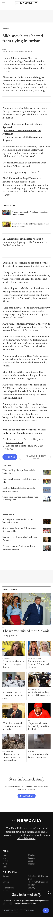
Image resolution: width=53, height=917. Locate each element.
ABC (4, 49)
